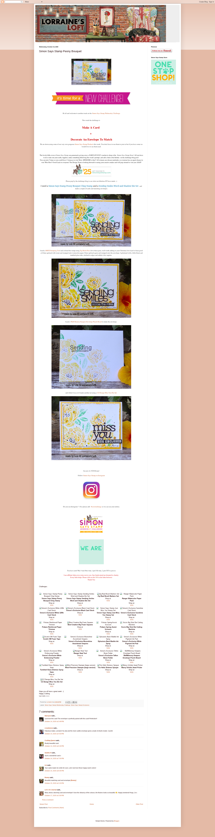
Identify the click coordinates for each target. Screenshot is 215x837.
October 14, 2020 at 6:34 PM (54, 746)
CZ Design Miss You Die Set (107, 393)
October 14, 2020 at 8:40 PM (54, 771)
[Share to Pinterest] (76, 702)
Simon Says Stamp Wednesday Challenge (106, 113)
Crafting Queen (50, 740)
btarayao (48, 716)
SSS (96, 577)
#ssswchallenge (96, 507)
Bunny (47, 777)
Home (92, 804)
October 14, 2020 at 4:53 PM (54, 734)
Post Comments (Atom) (56, 808)
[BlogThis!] (69, 702)
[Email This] (66, 702)
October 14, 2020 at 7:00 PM (54, 758)
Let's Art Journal (50, 790)
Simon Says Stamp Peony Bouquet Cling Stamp (71, 186)
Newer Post (44, 804)
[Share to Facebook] (73, 702)
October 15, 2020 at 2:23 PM (54, 783)
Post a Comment (47, 800)
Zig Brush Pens (85, 250)
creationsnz (49, 728)
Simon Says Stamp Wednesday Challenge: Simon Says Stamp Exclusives (67, 705)
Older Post (139, 804)
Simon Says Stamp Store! (125, 155)
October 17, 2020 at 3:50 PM (54, 795)
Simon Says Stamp (62, 155)
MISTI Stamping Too (53, 250)
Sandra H (48, 753)
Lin (46, 765)
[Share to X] (71, 702)
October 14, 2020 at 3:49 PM (54, 721)
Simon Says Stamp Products (83, 144)
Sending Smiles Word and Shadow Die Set (119, 186)
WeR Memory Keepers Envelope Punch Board (86, 322)
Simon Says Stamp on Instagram (94, 475)
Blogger (116, 821)
